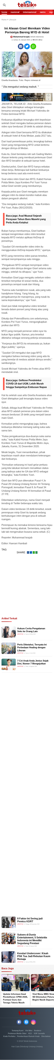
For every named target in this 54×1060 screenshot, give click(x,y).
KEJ (30, 1033)
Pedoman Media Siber (17, 1033)
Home (4, 20)
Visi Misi (28, 1031)
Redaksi (37, 1031)
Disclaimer (46, 1036)
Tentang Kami (17, 1031)
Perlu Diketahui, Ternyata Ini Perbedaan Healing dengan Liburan (32, 647)
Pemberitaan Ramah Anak (28, 1036)
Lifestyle (12, 20)
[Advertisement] (27, 589)
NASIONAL (15, 12)
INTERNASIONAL (29, 12)
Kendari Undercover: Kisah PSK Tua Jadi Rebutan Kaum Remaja (33, 956)
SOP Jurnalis (39, 1033)
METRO (43, 12)
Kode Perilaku (9, 1036)
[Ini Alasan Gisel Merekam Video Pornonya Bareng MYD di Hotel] (21, 46)
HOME (4, 12)
